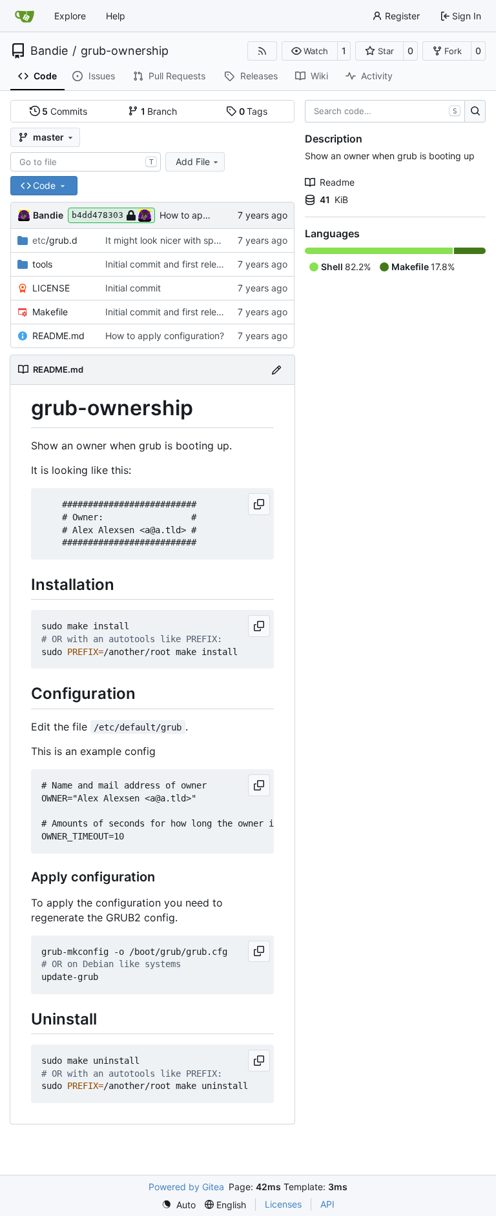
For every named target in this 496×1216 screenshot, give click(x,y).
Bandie (49, 50)
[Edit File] (276, 369)
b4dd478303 (97, 215)
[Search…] (475, 111)
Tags (253, 111)
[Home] (24, 16)
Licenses (283, 1204)
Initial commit (133, 287)
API (327, 1204)
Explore (70, 15)
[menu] (178, 1204)
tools (42, 264)
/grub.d (55, 240)
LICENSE (51, 287)
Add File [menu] (193, 161)
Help (115, 15)
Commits (64, 111)
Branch (159, 111)
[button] (310, 51)
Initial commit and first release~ (171, 264)
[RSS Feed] (262, 51)
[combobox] (85, 162)
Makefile (50, 311)
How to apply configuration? (164, 335)
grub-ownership (125, 50)
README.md (58, 335)
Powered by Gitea (186, 1186)
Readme (337, 182)
